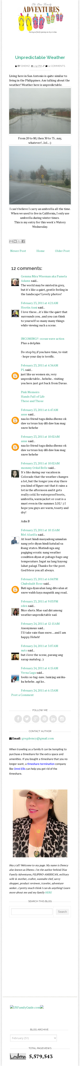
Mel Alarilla (29, 534)
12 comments (56, 66)
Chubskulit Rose (32, 583)
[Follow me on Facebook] (18, 719)
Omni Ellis (19, 769)
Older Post (62, 251)
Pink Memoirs (30, 392)
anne (24, 414)
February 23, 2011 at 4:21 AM (39, 303)
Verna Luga (28, 673)
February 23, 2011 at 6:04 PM (39, 579)
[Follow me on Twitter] (27, 719)
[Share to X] (19, 241)
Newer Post (18, 251)
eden (24, 606)
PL (23, 370)
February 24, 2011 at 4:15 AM (39, 668)
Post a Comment (22, 695)
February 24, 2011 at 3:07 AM (39, 646)
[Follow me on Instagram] (62, 719)
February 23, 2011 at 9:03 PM (39, 601)
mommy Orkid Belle (34, 468)
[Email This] (11, 241)
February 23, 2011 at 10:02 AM (40, 437)
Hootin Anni (29, 307)
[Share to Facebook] (23, 241)
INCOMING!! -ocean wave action (42, 339)
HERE (48, 892)
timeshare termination (40, 764)
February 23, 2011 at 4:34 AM (39, 365)
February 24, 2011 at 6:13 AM (39, 690)
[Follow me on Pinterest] (44, 719)
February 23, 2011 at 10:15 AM (40, 530)
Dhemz (25, 66)
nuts (24, 650)
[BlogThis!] (15, 241)
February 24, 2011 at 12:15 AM (40, 624)
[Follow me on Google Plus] (35, 719)
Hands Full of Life (33, 396)
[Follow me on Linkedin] (53, 719)
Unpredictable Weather (40, 57)
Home (40, 251)
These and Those (32, 401)
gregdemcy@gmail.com (38, 738)
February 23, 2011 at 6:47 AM (39, 410)
